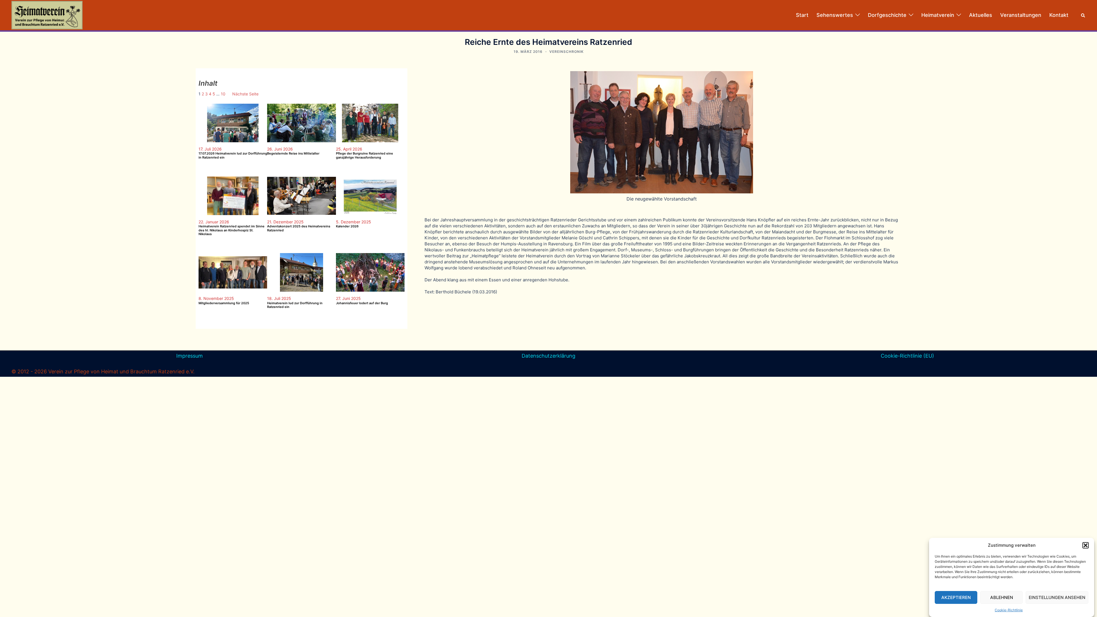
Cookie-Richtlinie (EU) (907, 356)
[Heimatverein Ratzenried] (47, 14)
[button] (1085, 545)
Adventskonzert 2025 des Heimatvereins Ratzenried (298, 228)
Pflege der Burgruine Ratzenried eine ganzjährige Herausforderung (364, 155)
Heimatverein (937, 15)
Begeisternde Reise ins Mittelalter (293, 153)
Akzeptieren (956, 597)
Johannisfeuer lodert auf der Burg (362, 303)
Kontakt (1058, 15)
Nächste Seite (245, 93)
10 (223, 93)
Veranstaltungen (1020, 15)
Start (802, 15)
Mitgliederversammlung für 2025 (224, 303)
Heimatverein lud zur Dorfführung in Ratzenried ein (295, 305)
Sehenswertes (834, 15)
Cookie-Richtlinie (1009, 610)
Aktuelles (980, 15)
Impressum (189, 356)
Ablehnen (1001, 597)
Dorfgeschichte (887, 15)
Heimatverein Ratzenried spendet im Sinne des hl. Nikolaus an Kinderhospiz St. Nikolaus (232, 230)
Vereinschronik (566, 51)
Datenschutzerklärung (548, 356)
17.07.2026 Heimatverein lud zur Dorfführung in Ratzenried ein (233, 155)
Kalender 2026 (347, 226)
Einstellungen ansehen (1057, 597)
